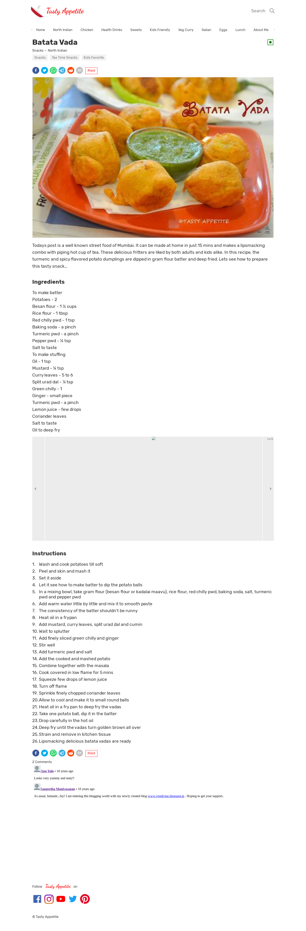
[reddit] (71, 71)
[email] (80, 71)
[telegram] (62, 71)
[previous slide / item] (35, 489)
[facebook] (36, 71)
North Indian (57, 50)
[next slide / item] (271, 489)
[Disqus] (153, 816)
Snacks (38, 50)
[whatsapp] (54, 71)
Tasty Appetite (65, 10)
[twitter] (45, 71)
